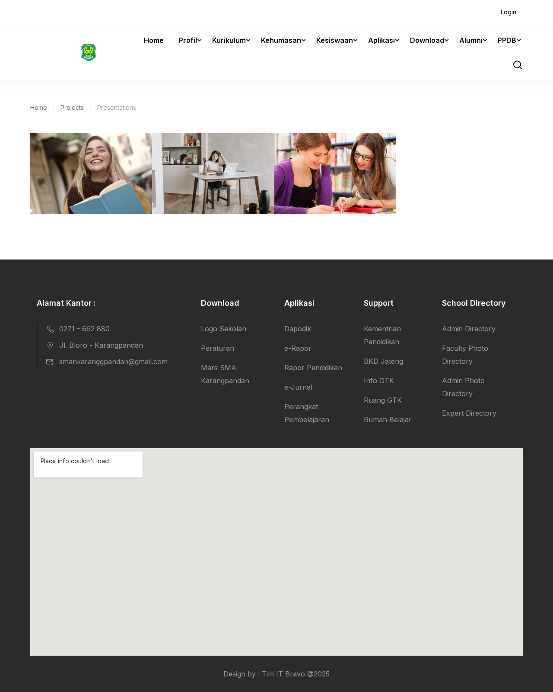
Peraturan (217, 348)
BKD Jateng (383, 361)
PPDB (507, 40)
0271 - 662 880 (84, 328)
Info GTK (379, 380)
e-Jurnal (298, 387)
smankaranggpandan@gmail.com (113, 361)
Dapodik (297, 328)
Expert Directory (469, 413)
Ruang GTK (383, 400)
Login (508, 12)
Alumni (471, 40)
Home (154, 40)
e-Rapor (297, 348)
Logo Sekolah (223, 328)
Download (427, 40)
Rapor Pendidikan (313, 367)
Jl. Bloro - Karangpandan (101, 345)
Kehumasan (281, 40)
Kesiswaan (334, 40)
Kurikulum (229, 40)
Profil (188, 40)
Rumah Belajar (388, 419)
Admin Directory (469, 328)
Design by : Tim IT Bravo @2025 (276, 674)
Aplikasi (381, 40)
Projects (72, 107)
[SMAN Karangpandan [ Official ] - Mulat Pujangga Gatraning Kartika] (63, 52)
